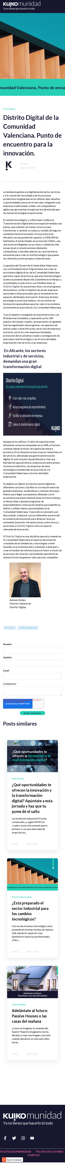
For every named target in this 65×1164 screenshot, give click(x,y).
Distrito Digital (11, 286)
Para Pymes (10, 627)
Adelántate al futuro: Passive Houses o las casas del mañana (30, 1015)
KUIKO (25, 163)
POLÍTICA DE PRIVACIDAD (15, 1151)
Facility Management (28, 627)
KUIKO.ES (34, 1155)
